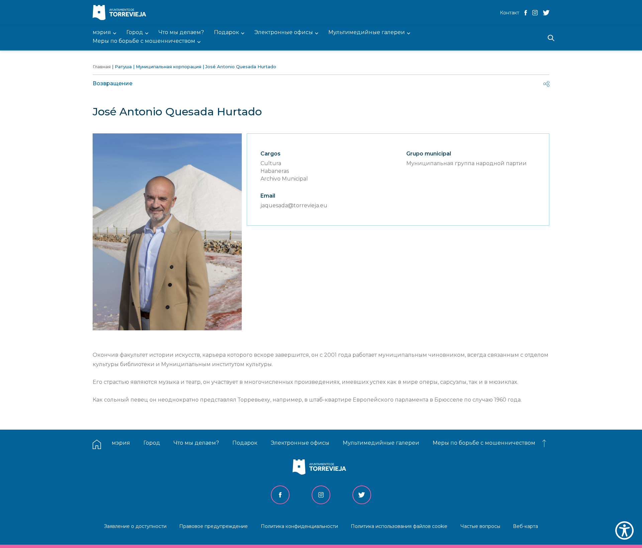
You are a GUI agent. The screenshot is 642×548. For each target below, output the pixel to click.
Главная (102, 66)
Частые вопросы (480, 526)
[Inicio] (121, 13)
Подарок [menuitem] (226, 32)
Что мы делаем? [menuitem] (181, 32)
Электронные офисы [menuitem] (283, 32)
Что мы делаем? (196, 443)
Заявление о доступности (135, 526)
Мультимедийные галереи (381, 443)
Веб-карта (525, 526)
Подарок (244, 443)
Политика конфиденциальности (299, 526)
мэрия (121, 443)
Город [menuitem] (134, 32)
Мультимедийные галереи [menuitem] (366, 32)
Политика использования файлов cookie (399, 526)
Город (151, 443)
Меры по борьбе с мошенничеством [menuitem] (144, 41)
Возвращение (112, 83)
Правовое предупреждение (213, 526)
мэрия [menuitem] (102, 32)
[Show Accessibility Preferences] (624, 530)
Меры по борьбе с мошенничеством (484, 443)
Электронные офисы (300, 443)
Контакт (509, 13)
